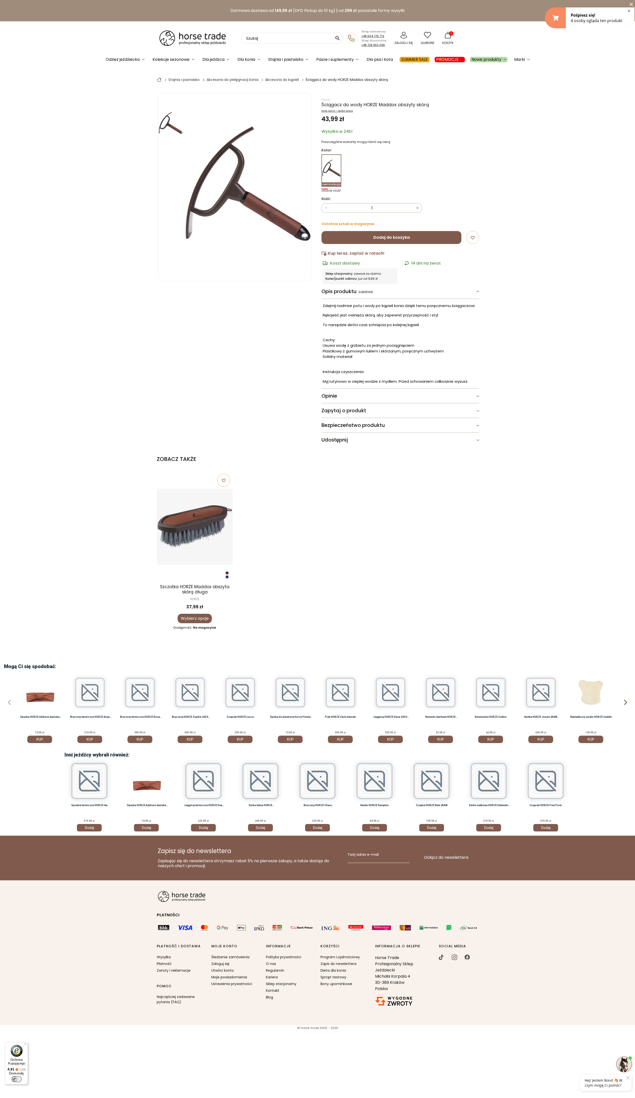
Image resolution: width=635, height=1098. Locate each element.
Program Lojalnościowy (340, 957)
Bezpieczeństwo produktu (353, 425)
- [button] (326, 208)
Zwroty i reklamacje (173, 970)
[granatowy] (227, 577)
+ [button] (417, 208)
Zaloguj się (220, 963)
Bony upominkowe (336, 983)
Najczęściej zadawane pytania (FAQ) (176, 999)
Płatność (164, 963)
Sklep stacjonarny (281, 983)
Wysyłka (164, 957)
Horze (325, 100)
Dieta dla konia (333, 970)
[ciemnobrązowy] (227, 573)
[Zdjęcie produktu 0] (170, 124)
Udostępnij (334, 439)
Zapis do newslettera (338, 963)
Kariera (272, 977)
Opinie (329, 395)
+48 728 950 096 (373, 45)
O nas (271, 963)
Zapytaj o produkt (343, 410)
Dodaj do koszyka (391, 237)
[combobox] (292, 38)
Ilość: (326, 199)
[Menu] (25, 1045)
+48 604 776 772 (372, 36)
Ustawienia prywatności (231, 983)
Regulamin (275, 970)
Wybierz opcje (195, 618)
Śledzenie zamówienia (230, 957)
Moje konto (224, 946)
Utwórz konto (222, 970)
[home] (159, 79)
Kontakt (272, 990)
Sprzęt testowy (333, 977)
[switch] (17, 1079)
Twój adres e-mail (363, 855)
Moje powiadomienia (229, 977)
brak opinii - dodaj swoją (337, 111)
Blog (269, 997)
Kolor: (326, 150)
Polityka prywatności (283, 957)
